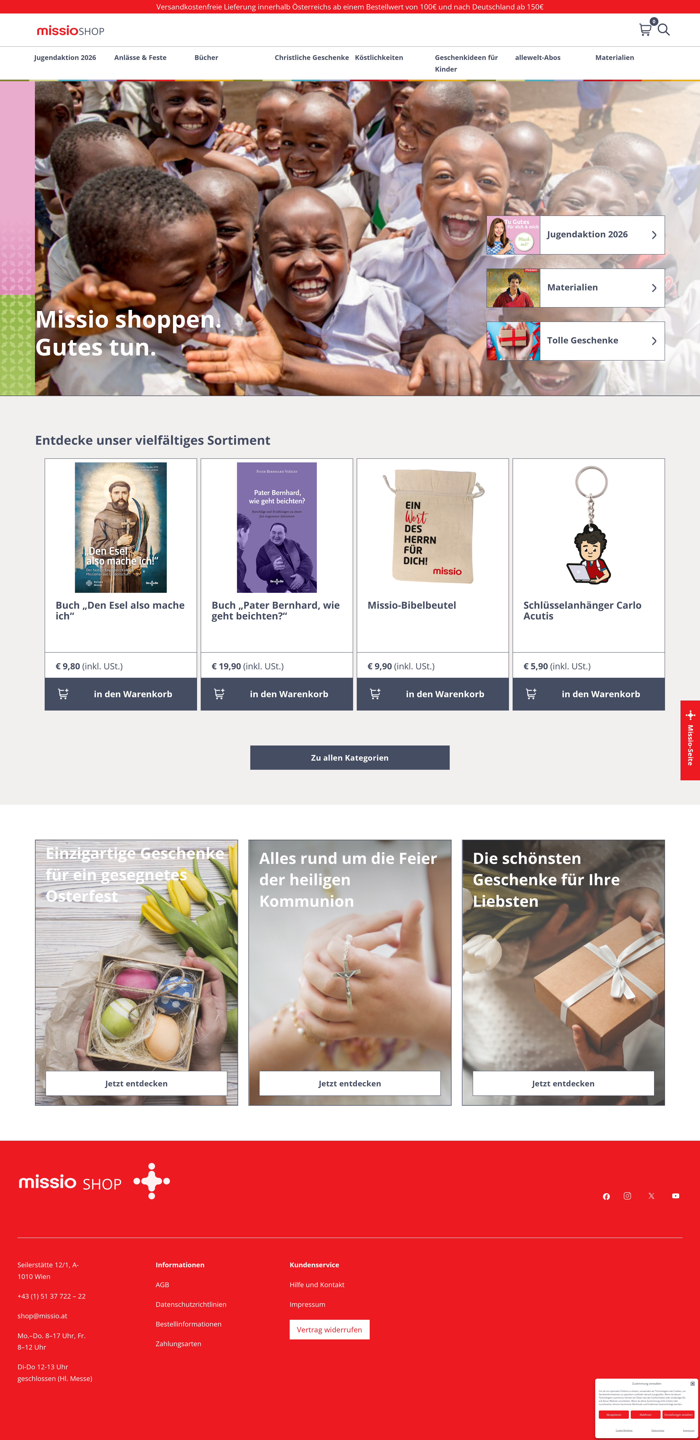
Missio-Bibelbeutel (412, 605)
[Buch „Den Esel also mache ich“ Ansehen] (121, 527)
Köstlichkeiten (379, 57)
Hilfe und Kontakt (317, 1284)
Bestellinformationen (189, 1324)
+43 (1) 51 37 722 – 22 (52, 1296)
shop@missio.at (42, 1315)
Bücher (206, 57)
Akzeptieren (613, 1414)
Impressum (689, 1430)
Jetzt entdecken (136, 1083)
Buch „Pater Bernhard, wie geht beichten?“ (276, 610)
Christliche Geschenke (312, 57)
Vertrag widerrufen (329, 1329)
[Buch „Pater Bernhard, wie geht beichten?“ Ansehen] (277, 527)
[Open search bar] (659, 30)
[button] (693, 1384)
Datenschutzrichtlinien (191, 1304)
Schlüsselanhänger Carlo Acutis (583, 610)
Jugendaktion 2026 (65, 57)
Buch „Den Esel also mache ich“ (120, 610)
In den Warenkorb (133, 694)
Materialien (614, 57)
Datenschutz (658, 1430)
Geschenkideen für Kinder (466, 63)
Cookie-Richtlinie (624, 1430)
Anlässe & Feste (140, 57)
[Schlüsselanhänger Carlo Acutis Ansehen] (589, 527)
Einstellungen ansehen (678, 1414)
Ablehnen (646, 1414)
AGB (162, 1284)
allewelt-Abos (538, 57)
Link (576, 235)
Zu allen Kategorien (350, 757)
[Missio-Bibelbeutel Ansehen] (433, 527)
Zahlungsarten (178, 1343)
